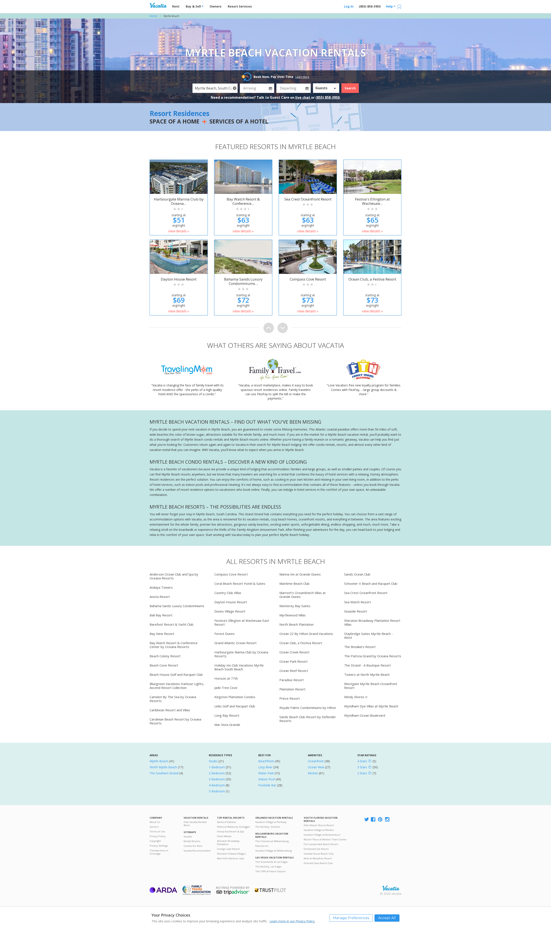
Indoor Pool (266, 779)
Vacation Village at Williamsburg (273, 850)
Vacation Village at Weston (319, 830)
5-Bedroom (217, 791)
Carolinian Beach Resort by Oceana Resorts (175, 721)
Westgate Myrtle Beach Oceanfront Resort (370, 686)
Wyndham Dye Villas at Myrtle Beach (371, 706)
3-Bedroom (217, 779)
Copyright (155, 841)
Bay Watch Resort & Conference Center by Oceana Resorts (174, 645)
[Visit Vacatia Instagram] (387, 819)
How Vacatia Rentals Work (195, 823)
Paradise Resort (291, 680)
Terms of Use (157, 831)
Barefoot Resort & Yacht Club (171, 624)
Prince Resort (289, 698)
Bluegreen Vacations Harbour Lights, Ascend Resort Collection (177, 686)
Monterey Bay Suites (294, 606)
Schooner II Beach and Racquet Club (370, 583)
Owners (215, 6)
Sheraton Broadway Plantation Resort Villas (372, 622)
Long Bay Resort (226, 715)
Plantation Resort (292, 689)
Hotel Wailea (224, 836)
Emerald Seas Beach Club (318, 863)
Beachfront (266, 761)
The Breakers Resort (360, 647)
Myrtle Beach (159, 761)
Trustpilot (270, 890)
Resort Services (240, 6)
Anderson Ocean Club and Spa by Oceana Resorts (174, 576)
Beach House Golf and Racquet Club (176, 674)
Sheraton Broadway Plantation (228, 842)
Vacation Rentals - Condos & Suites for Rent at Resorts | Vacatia (158, 5)
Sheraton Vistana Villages (231, 853)
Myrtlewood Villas (292, 615)
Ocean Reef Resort (293, 671)
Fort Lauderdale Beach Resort (321, 844)
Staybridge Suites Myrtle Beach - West (368, 635)
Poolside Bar (267, 785)
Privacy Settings (159, 845)
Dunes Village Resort (229, 611)
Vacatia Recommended (197, 850)
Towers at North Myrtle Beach (367, 674)
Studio (213, 761)
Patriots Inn (261, 845)
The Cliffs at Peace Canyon (270, 871)
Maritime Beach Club (294, 583)
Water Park (266, 773)
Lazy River (265, 767)
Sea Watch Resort (357, 602)
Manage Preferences (351, 918)
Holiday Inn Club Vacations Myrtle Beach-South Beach (239, 667)
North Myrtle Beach (163, 767)
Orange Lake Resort (228, 848)
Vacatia (188, 836)
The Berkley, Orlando (267, 826)
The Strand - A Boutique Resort (367, 665)
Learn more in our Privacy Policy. (292, 921)
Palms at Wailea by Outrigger (233, 826)
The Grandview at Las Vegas (271, 861)
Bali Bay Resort (161, 615)
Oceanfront (316, 761)
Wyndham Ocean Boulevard (364, 715)
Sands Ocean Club (357, 574)
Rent (176, 6)
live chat (303, 97)
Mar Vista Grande (227, 725)
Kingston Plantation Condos (234, 697)
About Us (155, 822)
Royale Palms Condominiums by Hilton (307, 708)
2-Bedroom (217, 773)
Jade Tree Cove (225, 688)
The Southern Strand (164, 773)
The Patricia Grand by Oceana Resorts (372, 656)
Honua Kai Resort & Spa (230, 831)
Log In (348, 6)
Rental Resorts (192, 841)
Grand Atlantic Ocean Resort (235, 643)
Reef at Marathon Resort (318, 858)
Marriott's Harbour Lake (230, 858)
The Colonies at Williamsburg (272, 841)
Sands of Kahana (226, 822)
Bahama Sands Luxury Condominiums (177, 606)
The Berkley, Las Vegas (268, 866)
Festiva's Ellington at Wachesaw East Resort (241, 622)
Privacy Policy (158, 836)
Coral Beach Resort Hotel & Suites (239, 583)
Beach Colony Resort (165, 656)
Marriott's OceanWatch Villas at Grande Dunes (302, 595)
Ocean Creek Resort (294, 652)
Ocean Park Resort (293, 661)
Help (390, 6)
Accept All (387, 918)
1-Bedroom (217, 767)
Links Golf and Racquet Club (234, 706)
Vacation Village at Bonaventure (322, 834)
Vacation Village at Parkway (270, 822)
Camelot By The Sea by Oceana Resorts (173, 699)
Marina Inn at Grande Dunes (300, 574)
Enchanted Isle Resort (316, 848)
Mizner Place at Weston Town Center (325, 839)
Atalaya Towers (161, 587)
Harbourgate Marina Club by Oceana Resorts (241, 654)
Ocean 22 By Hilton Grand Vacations (306, 634)
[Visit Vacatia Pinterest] (380, 819)
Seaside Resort (355, 611)
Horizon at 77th (226, 678)
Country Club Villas (227, 593)
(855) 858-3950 (370, 6)
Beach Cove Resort (164, 665)
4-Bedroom (217, 785)
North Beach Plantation (296, 624)
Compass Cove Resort (231, 574)
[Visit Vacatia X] (366, 819)
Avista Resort (160, 597)
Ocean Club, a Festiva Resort (300, 643)
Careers (154, 826)
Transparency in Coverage (159, 852)
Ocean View (316, 767)
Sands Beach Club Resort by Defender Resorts (307, 719)
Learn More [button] (302, 77)
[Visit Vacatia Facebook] (373, 819)
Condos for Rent (193, 845)
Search (350, 88)
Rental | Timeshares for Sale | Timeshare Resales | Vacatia (390, 888)
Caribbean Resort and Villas (170, 710)
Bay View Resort (162, 634)
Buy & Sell (194, 6)
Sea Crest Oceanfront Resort (365, 593)
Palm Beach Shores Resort (319, 825)
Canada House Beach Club (319, 853)
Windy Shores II (355, 697)
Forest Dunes (224, 634)
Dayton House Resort (230, 602)
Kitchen (313, 773)
